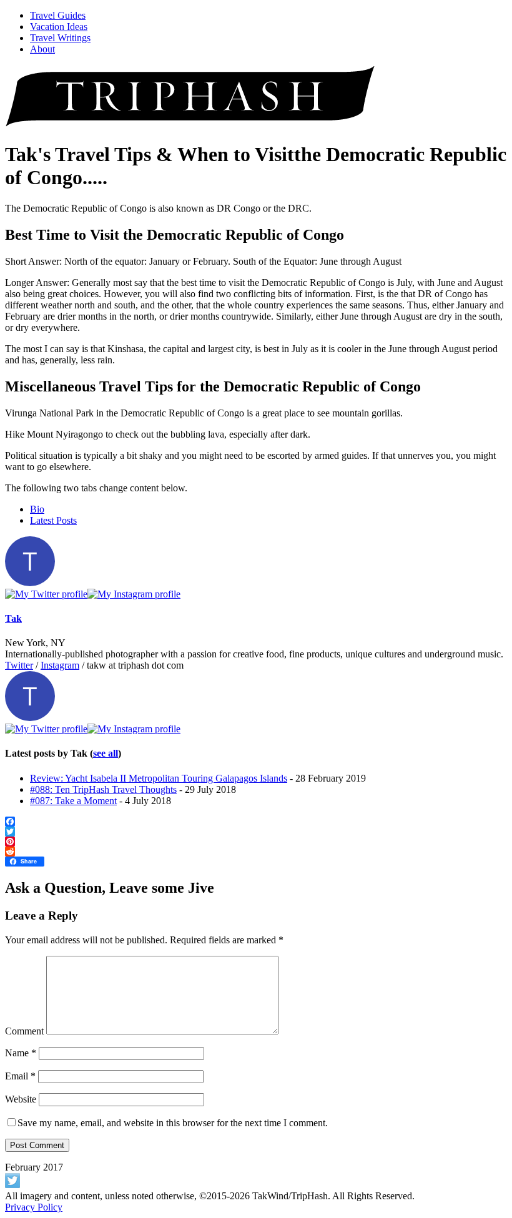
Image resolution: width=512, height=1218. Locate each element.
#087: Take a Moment (73, 800)
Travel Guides (58, 15)
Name (20, 1053)
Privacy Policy (33, 1207)
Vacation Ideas (58, 26)
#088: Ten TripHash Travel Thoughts (103, 789)
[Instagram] (133, 594)
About (42, 49)
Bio (37, 509)
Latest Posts (53, 520)
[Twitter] (46, 594)
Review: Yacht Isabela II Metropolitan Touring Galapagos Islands (158, 778)
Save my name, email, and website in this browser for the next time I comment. (172, 1122)
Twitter (19, 665)
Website (20, 1099)
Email (20, 1076)
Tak (13, 618)
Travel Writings (60, 37)
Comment (24, 1031)
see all (105, 753)
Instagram (60, 665)
